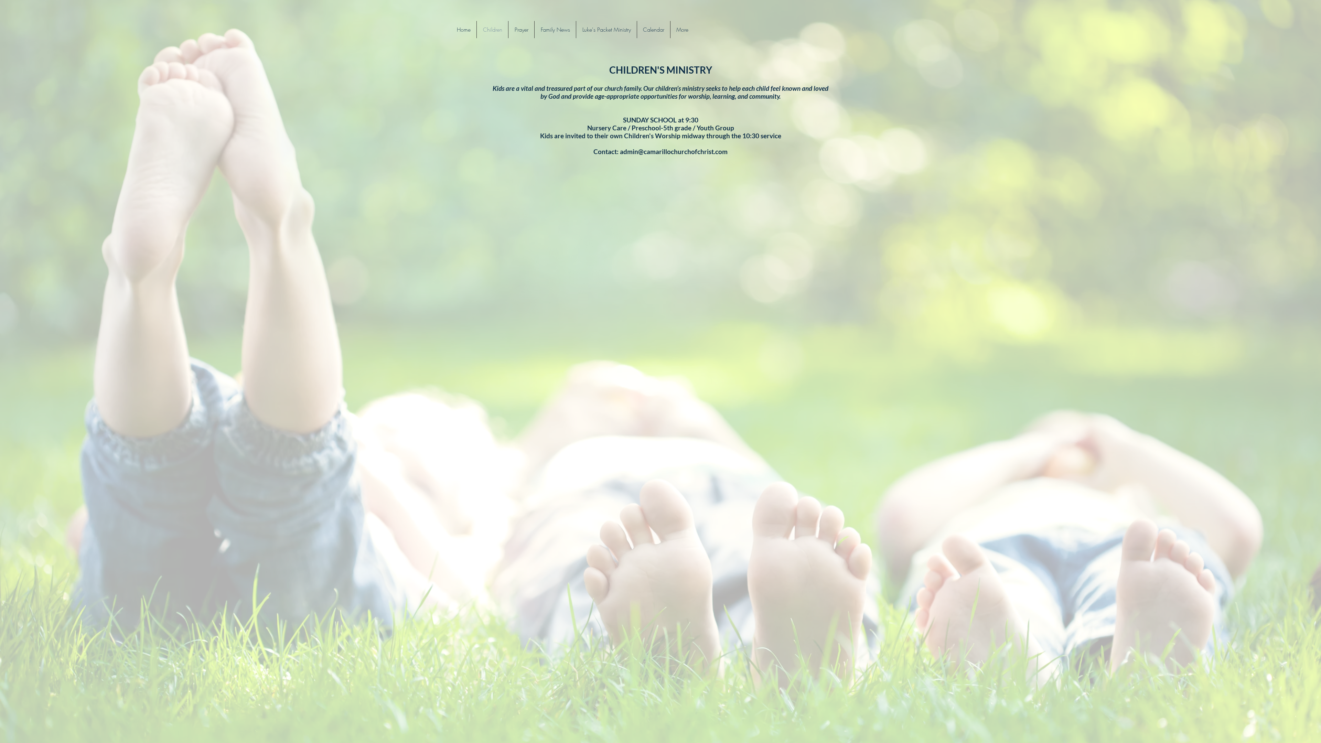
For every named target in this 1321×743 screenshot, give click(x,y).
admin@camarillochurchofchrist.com (674, 151)
